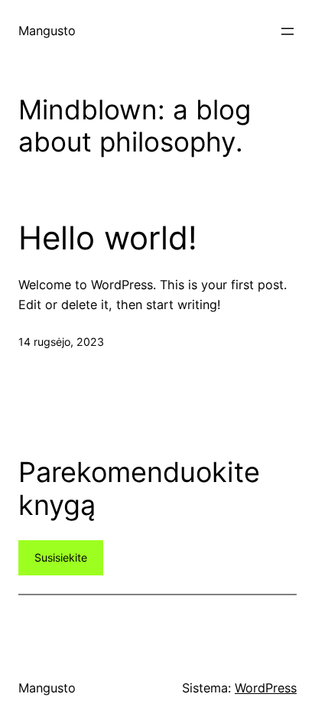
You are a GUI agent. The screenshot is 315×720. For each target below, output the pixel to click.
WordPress (266, 688)
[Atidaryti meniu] (287, 31)
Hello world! (107, 238)
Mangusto (47, 30)
